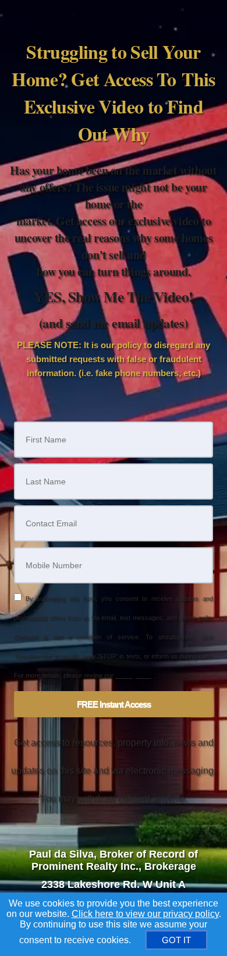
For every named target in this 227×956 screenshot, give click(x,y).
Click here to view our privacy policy (145, 914)
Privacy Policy (135, 675)
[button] (113, 704)
